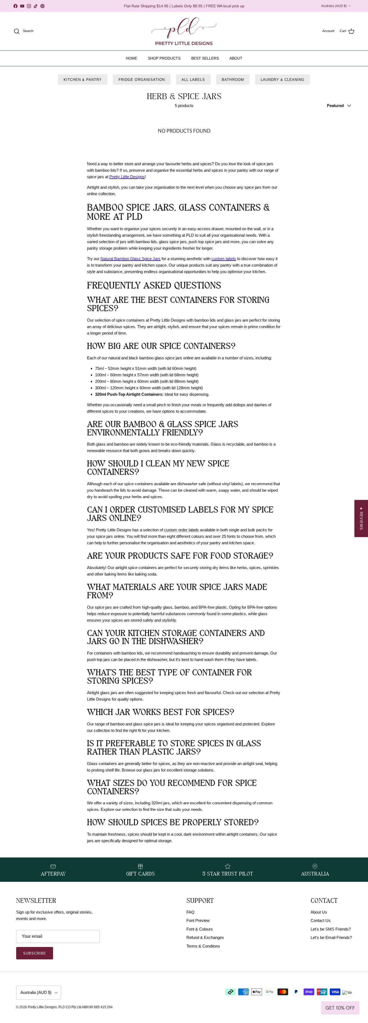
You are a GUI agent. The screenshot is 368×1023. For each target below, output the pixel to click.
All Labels (193, 80)
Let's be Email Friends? (331, 937)
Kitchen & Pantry (83, 80)
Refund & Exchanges (205, 937)
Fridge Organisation (142, 80)
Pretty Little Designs (127, 176)
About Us (319, 912)
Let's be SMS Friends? (331, 929)
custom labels (223, 258)
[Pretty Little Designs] (184, 31)
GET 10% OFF (340, 1008)
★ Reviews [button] (361, 518)
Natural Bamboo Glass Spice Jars (130, 258)
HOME (131, 58)
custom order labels (181, 530)
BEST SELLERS (205, 58)
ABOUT (236, 58)
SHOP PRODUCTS (164, 58)
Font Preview (198, 920)
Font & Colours (199, 929)
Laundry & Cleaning (283, 80)
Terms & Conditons (203, 946)
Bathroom (233, 80)
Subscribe (34, 953)
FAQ (190, 912)
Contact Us (321, 920)
